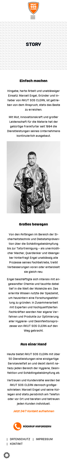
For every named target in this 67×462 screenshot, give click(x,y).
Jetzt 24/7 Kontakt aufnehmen (33, 411)
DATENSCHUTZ (20, 439)
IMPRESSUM (44, 439)
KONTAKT (16, 444)
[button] (6, 455)
